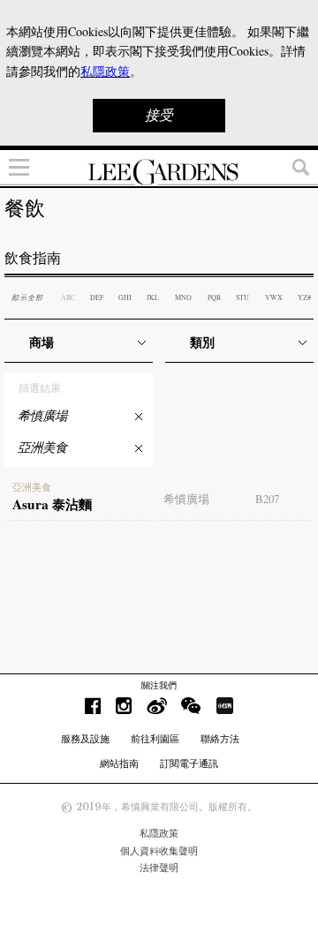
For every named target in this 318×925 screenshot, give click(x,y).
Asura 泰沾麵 (52, 498)
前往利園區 (155, 739)
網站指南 (119, 763)
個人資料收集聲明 (159, 851)
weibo (157, 705)
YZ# (304, 297)
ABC (68, 297)
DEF (96, 297)
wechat (191, 705)
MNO (183, 297)
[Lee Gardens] (159, 172)
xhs (224, 705)
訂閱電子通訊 (189, 763)
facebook (93, 705)
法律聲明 (159, 867)
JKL (153, 297)
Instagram (123, 705)
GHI (125, 297)
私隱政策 (159, 833)
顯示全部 (27, 297)
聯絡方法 (220, 739)
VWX (274, 297)
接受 (159, 115)
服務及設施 (85, 739)
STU (242, 297)
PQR (214, 297)
